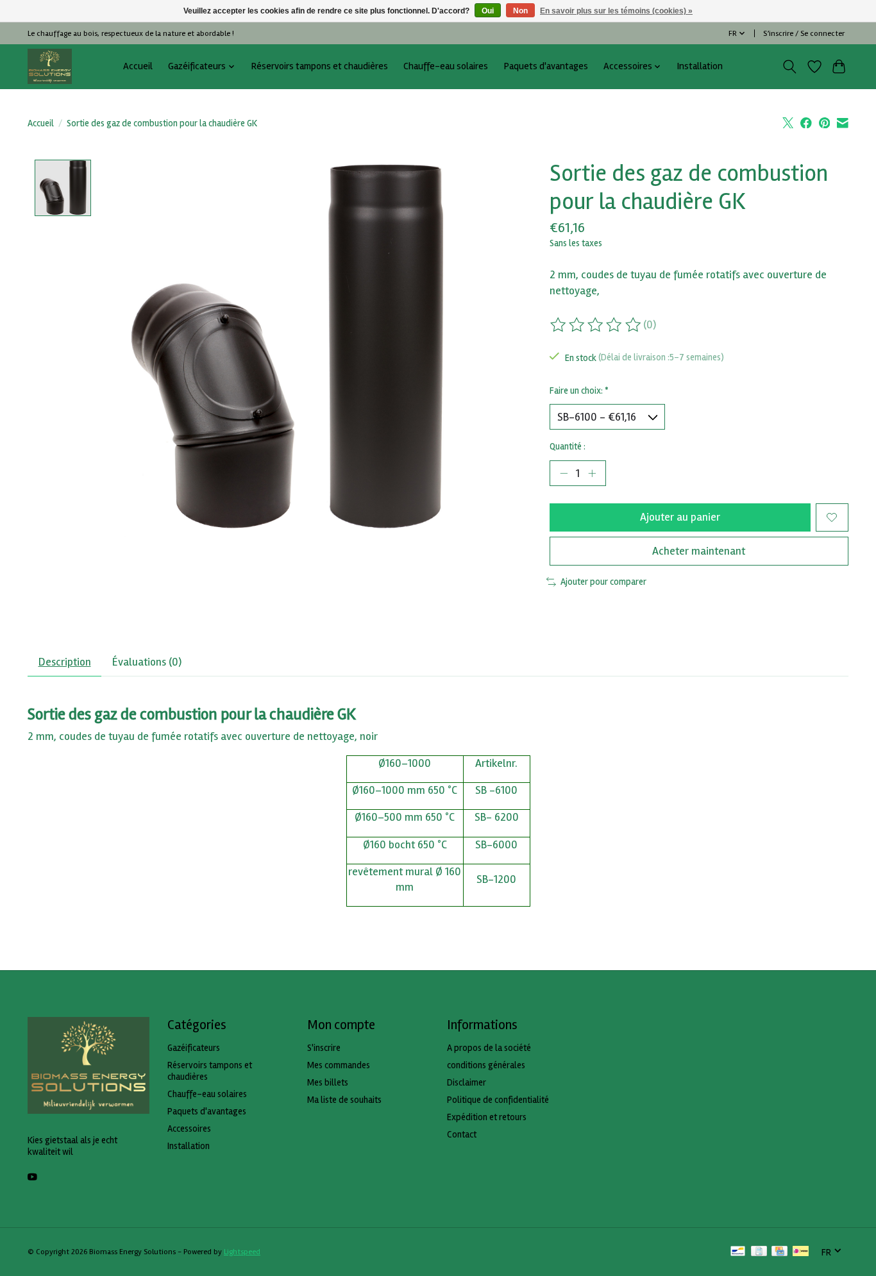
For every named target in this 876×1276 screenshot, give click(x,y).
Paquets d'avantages (545, 66)
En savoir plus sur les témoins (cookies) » (616, 10)
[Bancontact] (738, 1252)
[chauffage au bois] (50, 66)
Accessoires (189, 1128)
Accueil (138, 66)
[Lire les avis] (596, 325)
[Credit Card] (779, 1252)
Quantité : (567, 446)
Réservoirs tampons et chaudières (319, 66)
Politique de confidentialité (498, 1099)
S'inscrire (324, 1048)
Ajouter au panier (680, 517)
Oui (488, 10)
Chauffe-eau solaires (445, 66)
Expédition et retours (486, 1117)
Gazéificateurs (193, 1048)
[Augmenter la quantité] (592, 473)
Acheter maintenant (698, 551)
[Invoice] (759, 1252)
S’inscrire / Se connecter (804, 33)
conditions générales (486, 1065)
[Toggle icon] (789, 66)
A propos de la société (489, 1048)
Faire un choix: (579, 390)
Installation (700, 66)
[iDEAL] (801, 1252)
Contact (461, 1134)
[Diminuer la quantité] (564, 473)
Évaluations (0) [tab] (146, 662)
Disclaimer (466, 1082)
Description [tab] (64, 662)
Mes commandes (338, 1065)
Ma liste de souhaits (344, 1099)
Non (520, 10)
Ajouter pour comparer (603, 581)
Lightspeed (242, 1252)
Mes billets (327, 1082)
